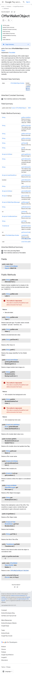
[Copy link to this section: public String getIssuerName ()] (11, 453)
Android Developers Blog (8, 613)
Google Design (5, 625)
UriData (10, 154)
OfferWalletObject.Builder (17, 83)
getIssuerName (25, 186)
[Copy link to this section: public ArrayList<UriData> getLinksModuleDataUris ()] (10, 465)
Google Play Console (6, 636)
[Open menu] (2, 2)
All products (4, 660)
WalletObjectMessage (13, 202)
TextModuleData (12, 216)
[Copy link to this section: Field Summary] (14, 104)
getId (22, 148)
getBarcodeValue (26, 138)
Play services (16, 2)
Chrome (3, 649)
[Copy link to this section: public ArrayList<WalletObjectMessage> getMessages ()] (14, 489)
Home (2, 6)
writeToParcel (25, 241)
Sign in (28, 2)
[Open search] (24, 2)
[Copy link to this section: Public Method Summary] (22, 113)
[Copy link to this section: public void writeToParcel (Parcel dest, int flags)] (6, 579)
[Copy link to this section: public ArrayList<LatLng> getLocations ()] (16, 475)
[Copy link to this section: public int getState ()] (17, 514)
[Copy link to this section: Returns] (8, 309)
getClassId (24, 143)
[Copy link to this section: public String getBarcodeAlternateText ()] (17, 282)
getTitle (23, 221)
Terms (3, 667)
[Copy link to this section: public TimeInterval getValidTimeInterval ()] (16, 546)
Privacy (8, 667)
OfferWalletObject (28, 88)
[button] (16, 44)
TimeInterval (5, 226)
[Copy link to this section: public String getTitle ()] (6, 536)
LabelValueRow (12, 175)
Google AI (3, 657)
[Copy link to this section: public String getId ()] (16, 350)
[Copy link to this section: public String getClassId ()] (6, 342)
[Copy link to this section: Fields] (8, 259)
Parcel (7, 577)
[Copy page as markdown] (8, 20)
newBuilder (24, 235)
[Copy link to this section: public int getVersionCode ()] (7, 558)
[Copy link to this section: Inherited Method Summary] (24, 247)
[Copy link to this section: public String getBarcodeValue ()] (11, 331)
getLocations (24, 195)
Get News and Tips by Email (8, 615)
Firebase (3, 652)
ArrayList (4, 154)
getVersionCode (25, 232)
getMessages (25, 202)
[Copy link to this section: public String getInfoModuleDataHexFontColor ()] (11, 403)
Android (3, 646)
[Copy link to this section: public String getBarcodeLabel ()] (11, 296)
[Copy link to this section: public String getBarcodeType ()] (11, 319)
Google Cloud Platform (7, 654)
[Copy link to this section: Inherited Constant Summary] (25, 95)
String (3, 117)
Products (9, 6)
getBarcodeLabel (26, 125)
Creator (13, 108)
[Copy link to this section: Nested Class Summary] (21, 79)
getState (23, 211)
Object (3, 50)
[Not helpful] (14, 12)
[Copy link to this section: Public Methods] (17, 275)
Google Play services (18, 6)
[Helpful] (12, 12)
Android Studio (5, 633)
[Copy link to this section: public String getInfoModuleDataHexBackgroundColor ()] (6, 378)
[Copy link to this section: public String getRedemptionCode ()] (6, 502)
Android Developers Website (9, 623)
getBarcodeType (25, 133)
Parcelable (12, 52)
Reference (6, 8)
